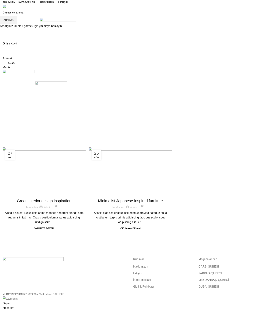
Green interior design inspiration (44, 201)
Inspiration (44, 198)
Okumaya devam (44, 228)
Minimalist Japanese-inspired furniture (130, 201)
